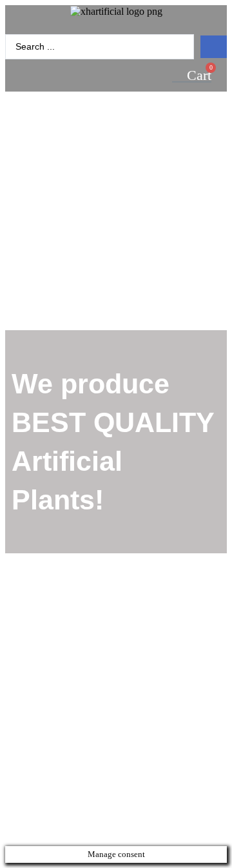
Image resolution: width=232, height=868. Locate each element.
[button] (116, 25)
